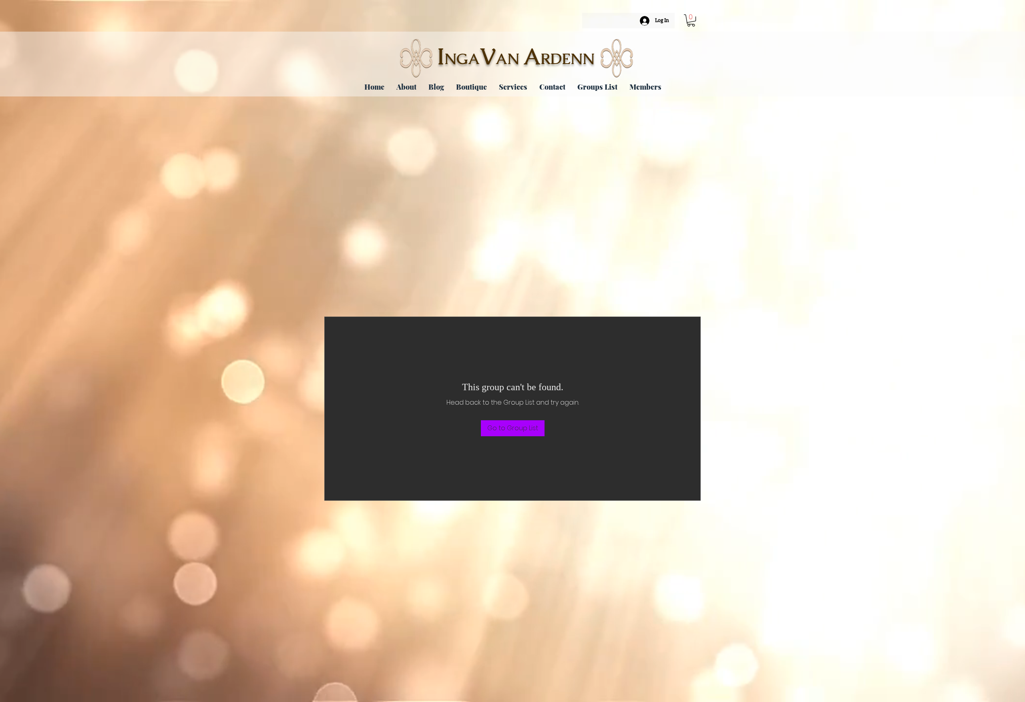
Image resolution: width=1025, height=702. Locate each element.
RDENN (568, 58)
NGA (462, 58)
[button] (691, 20)
